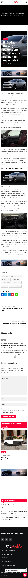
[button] (3, 426)
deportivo (13, 276)
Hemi (15, 282)
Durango (16, 93)
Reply (3, 340)
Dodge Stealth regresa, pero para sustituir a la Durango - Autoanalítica (13, 344)
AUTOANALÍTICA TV (7, 561)
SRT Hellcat (14, 120)
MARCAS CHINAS (6, 558)
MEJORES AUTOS (7, 554)
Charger (3, 102)
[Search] (26, 2)
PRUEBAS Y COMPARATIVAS (9, 550)
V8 (19, 286)
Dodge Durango (5, 279)
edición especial (15, 279)
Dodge (19, 276)
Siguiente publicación (18, 321)
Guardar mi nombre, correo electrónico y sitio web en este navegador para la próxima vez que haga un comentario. (15, 410)
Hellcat (23, 149)
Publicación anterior (9, 306)
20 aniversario (5, 276)
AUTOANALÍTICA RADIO (8, 565)
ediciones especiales (6, 282)
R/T (19, 282)
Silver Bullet (4, 286)
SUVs (15, 286)
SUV (11, 286)
